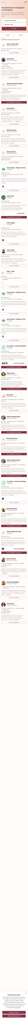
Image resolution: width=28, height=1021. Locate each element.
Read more (16, 74)
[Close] (26, 993)
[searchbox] (14, 20)
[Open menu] (25, 2)
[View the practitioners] (14, 186)
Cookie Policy (17, 1007)
